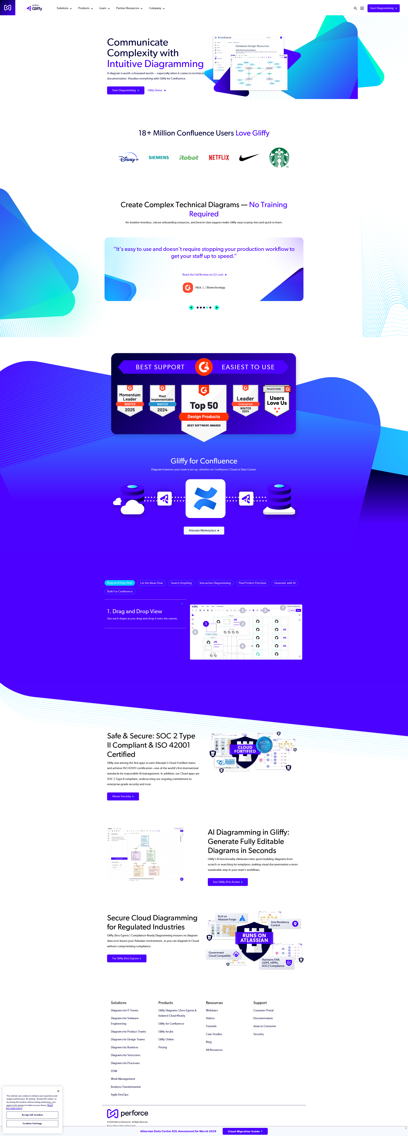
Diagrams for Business (124, 1047)
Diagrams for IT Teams (124, 1010)
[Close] (58, 1091)
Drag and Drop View (119, 583)
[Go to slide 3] (204, 308)
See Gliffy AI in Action (226, 882)
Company (155, 8)
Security (258, 1034)
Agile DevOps (119, 1094)
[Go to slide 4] (207, 308)
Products (83, 8)
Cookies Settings (32, 1123)
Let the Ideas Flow (151, 583)
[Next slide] (217, 307)
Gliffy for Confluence (171, 1023)
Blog (209, 1042)
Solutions (62, 8)
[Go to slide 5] (210, 308)
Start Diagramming (382, 8)
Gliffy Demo (155, 90)
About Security (121, 796)
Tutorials (211, 1026)
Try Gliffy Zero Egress (125, 958)
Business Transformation (126, 1087)
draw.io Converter (264, 1026)
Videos (210, 1018)
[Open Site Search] (355, 8)
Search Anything (181, 583)
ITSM (114, 1071)
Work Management (123, 1079)
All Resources (214, 1050)
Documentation (263, 1018)
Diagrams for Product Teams (128, 1031)
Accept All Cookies (32, 1115)
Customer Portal (263, 1010)
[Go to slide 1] (198, 308)
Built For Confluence (120, 591)
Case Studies (214, 1034)
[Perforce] (7, 7)
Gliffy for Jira (165, 1031)
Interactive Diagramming (215, 583)
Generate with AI (284, 583)
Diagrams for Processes (125, 1063)
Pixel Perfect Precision (252, 583)
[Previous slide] (191, 307)
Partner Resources (127, 8)
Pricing (162, 1047)
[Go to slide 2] (201, 308)
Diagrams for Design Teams (128, 1039)
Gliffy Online (166, 1039)
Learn (102, 8)
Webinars (212, 1010)
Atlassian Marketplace (202, 530)
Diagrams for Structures (125, 1055)
